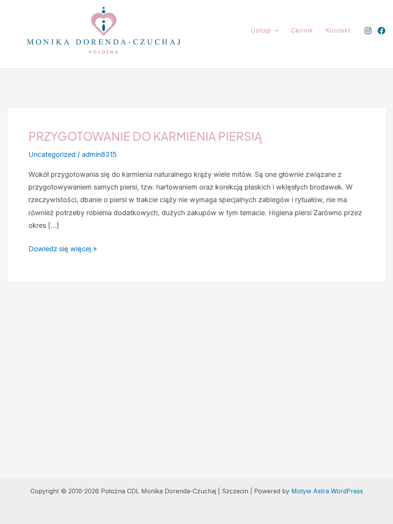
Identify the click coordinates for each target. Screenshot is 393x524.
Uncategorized (52, 154)
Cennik (302, 30)
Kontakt (337, 30)
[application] (275, 30)
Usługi (261, 30)
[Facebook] (381, 31)
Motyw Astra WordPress (327, 491)
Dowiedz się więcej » (62, 249)
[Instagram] (368, 31)
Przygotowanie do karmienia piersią (145, 136)
